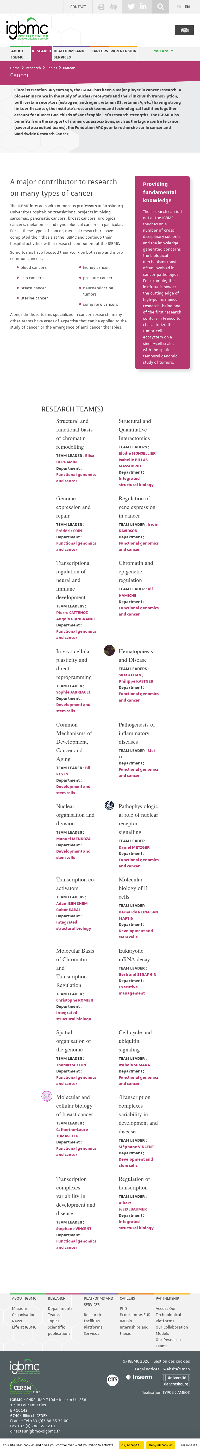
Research (41, 51)
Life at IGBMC (24, 1327)
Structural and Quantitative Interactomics (135, 429)
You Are (161, 51)
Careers (99, 51)
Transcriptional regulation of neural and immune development (73, 580)
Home (15, 68)
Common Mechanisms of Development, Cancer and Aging (74, 741)
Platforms (93, 1327)
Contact (78, 6)
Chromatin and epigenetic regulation (136, 571)
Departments (60, 1308)
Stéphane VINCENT (136, 1146)
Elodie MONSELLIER (138, 453)
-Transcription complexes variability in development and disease (138, 1114)
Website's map (176, 1369)
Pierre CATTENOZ (72, 612)
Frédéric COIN (69, 530)
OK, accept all (131, 1445)
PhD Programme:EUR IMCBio (135, 1315)
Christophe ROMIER (74, 1000)
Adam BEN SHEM (72, 903)
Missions (20, 1308)
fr (179, 6)
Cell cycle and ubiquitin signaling (135, 1040)
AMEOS (183, 1392)
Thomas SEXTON (71, 1065)
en (187, 6)
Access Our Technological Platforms (168, 1315)
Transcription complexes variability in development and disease (75, 1196)
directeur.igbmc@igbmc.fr (35, 1431)
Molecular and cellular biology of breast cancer (74, 1105)
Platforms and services (69, 54)
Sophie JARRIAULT (73, 692)
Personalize (188, 1445)
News (17, 1321)
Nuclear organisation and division (75, 814)
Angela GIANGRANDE (76, 619)
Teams (54, 1314)
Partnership (123, 51)
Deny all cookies (161, 1445)
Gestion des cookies (171, 1361)
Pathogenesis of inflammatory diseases (137, 733)
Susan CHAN (130, 675)
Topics (52, 68)
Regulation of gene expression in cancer (137, 506)
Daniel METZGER (134, 847)
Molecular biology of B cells (133, 887)
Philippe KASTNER (136, 681)
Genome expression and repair (73, 506)
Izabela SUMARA (134, 1065)
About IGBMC (17, 54)
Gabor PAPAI (68, 909)
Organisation (23, 1314)
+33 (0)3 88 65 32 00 (49, 1420)
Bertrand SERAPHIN (138, 974)
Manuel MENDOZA (73, 838)
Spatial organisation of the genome (73, 1040)
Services (91, 1333)
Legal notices (147, 1369)
